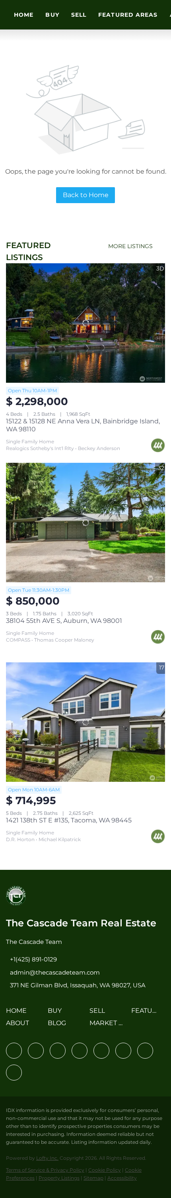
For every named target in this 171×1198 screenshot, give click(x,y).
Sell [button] (78, 14)
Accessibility (122, 1178)
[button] (18, 1013)
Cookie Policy (104, 1170)
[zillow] (79, 1051)
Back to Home (86, 195)
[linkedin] (36, 1051)
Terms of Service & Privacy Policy (45, 1170)
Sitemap (93, 1178)
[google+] (14, 1073)
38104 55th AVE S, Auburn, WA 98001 (64, 620)
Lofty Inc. (47, 1158)
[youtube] (123, 1051)
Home (23, 14)
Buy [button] (52, 14)
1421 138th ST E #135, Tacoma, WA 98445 (69, 820)
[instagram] (101, 1051)
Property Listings (59, 1178)
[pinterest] (145, 1051)
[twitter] (58, 1051)
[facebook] (14, 1051)
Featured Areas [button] (127, 14)
